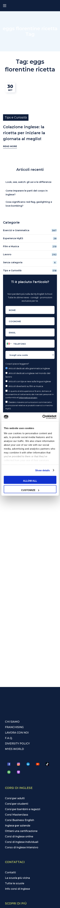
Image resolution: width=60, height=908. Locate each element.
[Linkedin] (28, 764)
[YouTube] (38, 764)
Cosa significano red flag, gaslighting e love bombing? (29, 203)
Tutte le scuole (14, 883)
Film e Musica (30, 246)
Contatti (10, 872)
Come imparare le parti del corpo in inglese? (27, 192)
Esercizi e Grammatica (30, 230)
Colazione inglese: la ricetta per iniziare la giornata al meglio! (24, 133)
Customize (28, 490)
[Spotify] (9, 772)
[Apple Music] (19, 772)
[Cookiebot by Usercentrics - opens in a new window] (42, 417)
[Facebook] (9, 764)
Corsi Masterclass (16, 814)
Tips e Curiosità (16, 117)
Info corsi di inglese (17, 888)
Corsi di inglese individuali (21, 841)
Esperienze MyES (29, 238)
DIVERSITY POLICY (17, 743)
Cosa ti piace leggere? (17, 363)
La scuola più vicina (17, 877)
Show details (42, 470)
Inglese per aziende (17, 825)
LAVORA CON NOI (17, 732)
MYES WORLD (14, 749)
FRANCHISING (14, 727)
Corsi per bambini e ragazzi (22, 809)
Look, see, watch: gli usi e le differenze (28, 182)
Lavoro (30, 254)
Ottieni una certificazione (21, 831)
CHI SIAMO (12, 721)
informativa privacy (28, 397)
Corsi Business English (19, 820)
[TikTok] (47, 764)
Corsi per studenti (16, 803)
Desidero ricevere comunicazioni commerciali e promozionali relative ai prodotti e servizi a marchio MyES (29, 405)
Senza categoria (29, 262)
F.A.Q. (8, 738)
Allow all (30, 480)
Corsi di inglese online (19, 836)
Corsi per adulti (15, 798)
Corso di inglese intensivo (21, 847)
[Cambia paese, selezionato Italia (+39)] (9, 344)
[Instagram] (19, 764)
